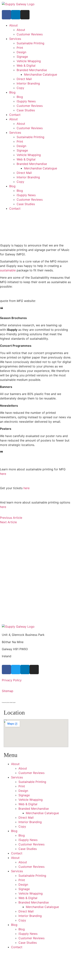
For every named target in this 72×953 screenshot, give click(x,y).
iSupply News (26, 101)
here (3, 474)
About (13, 25)
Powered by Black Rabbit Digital (9, 702)
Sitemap (7, 691)
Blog (12, 92)
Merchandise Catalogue (40, 74)
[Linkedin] (15, 14)
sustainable (8, 270)
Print (20, 48)
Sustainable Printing (30, 43)
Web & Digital (26, 65)
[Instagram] (25, 14)
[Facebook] (6, 14)
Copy (20, 88)
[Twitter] (15, 669)
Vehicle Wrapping (29, 61)
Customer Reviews (30, 34)
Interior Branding (28, 83)
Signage (22, 56)
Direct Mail (24, 79)
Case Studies (26, 110)
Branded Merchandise (32, 70)
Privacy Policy (12, 680)
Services (15, 39)
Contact (14, 115)
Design (21, 52)
